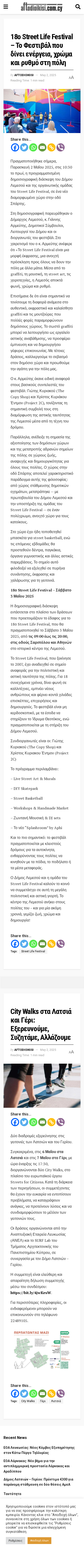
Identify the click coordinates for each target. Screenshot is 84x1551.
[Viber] (60, 147)
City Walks (28, 1401)
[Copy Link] (51, 147)
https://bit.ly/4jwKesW (30, 1292)
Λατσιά (56, 1401)
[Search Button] (77, 7)
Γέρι (43, 1401)
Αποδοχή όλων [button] (39, 1540)
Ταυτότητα (12, 1494)
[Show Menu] (6, 7)
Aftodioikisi (24, 75)
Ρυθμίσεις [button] (15, 1540)
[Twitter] (24, 147)
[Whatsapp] (33, 147)
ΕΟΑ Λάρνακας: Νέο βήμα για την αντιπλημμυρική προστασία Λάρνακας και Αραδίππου (37, 1466)
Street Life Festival (33, 951)
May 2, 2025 (48, 75)
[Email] (42, 147)
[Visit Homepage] (42, 7)
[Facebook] (15, 147)
